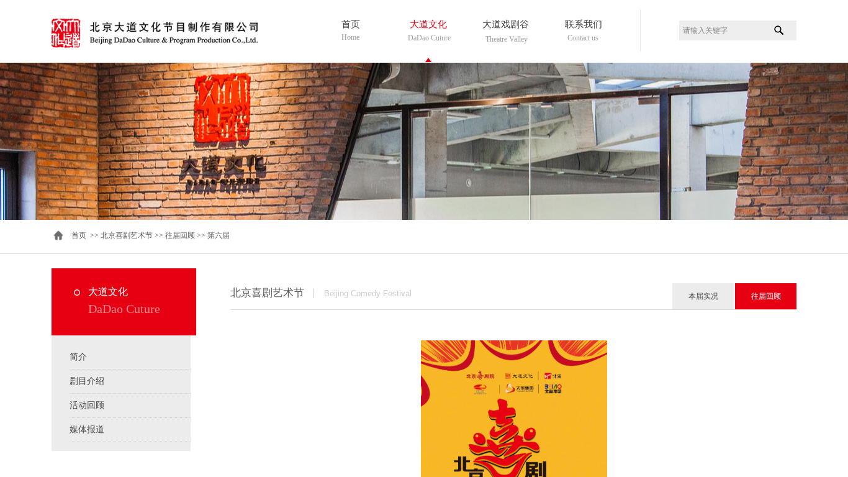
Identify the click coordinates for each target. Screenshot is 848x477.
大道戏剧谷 (505, 24)
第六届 (218, 235)
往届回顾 (180, 235)
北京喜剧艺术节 (127, 235)
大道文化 (428, 24)
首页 (350, 24)
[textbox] (722, 30)
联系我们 (583, 24)
